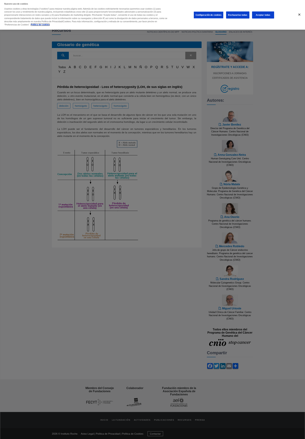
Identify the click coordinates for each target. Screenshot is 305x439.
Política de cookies (40, 24)
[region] (152, 15)
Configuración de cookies (209, 15)
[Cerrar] (299, 15)
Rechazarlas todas (237, 15)
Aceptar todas (263, 15)
